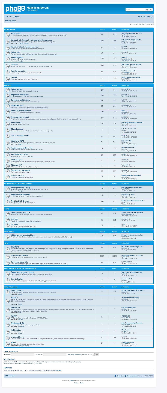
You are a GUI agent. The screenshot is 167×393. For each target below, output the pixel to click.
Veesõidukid (8, 231)
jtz (124, 280)
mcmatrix (126, 105)
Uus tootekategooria (128, 307)
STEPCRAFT (125, 316)
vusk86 (58, 370)
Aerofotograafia (17, 58)
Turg (6, 243)
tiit (124, 130)
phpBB (72, 380)
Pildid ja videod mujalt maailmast (24, 47)
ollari (124, 35)
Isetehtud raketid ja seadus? (131, 175)
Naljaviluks (15, 52)
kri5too (125, 257)
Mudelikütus (125, 330)
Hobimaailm (16, 330)
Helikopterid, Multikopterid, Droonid (18, 183)
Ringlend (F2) (16, 165)
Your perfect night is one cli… (131, 33)
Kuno (125, 142)
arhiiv (13, 342)
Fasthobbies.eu (17, 291)
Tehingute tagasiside (19, 262)
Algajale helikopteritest (20, 194)
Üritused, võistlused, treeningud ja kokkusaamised (31, 40)
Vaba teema (15, 33)
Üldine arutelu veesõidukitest (23, 235)
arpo (19, 252)
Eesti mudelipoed (10, 287)
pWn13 (125, 79)
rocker (125, 236)
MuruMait (21, 326)
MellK (125, 117)
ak (124, 337)
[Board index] (15, 8)
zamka (125, 177)
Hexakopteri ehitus (127, 194)
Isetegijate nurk (17, 105)
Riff (124, 224)
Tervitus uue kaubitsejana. (130, 297)
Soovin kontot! (17, 279)
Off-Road (14, 219)
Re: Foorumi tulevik (128, 71)
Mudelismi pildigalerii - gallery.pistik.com (20, 268)
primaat (125, 159)
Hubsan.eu (15, 308)
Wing (123, 110)
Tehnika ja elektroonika (20, 100)
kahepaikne (127, 262)
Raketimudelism (17, 176)
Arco (124, 202)
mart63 (26, 43)
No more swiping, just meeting (132, 235)
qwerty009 (126, 324)
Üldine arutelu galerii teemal (22, 272)
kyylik (125, 94)
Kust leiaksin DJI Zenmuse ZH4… (132, 201)
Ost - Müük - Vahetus (19, 255)
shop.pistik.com (17, 337)
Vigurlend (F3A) (17, 141)
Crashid (14, 78)
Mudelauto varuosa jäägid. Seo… (132, 247)
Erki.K (125, 46)
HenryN (125, 89)
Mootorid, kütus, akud (20, 117)
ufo (124, 41)
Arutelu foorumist (18, 71)
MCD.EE (14, 298)
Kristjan (20, 61)
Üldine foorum (9, 29)
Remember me (87, 354)
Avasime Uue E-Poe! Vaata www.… (133, 290)
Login (6, 351)
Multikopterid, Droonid (20, 201)
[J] (124, 100)
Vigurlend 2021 (126, 141)
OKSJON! (15, 247)
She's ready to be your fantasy (131, 272)
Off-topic (14, 65)
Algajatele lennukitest (19, 95)
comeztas (126, 66)
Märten (20, 333)
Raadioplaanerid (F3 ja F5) (21, 148)
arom (125, 124)
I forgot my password (74, 354)
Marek (21, 43)
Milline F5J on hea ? (128, 147)
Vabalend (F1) (16, 160)
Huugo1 (125, 196)
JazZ (20, 294)
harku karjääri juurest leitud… (131, 77)
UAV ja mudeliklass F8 (20, 136)
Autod (6, 209)
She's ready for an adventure (131, 64)
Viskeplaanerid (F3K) (19, 154)
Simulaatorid (16, 123)
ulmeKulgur (126, 72)
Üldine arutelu (16, 89)
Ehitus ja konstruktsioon (21, 111)
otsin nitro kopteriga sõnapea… (132, 187)
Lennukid (7, 85)
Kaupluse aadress (127, 342)
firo (124, 274)
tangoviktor (126, 59)
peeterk (125, 165)
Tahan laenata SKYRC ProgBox (132, 212)
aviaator (126, 343)
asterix (26, 345)
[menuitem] (17, 16)
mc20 (125, 112)
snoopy (125, 219)
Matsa (20, 312)
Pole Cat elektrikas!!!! (128, 129)
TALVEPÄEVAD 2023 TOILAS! (131, 40)
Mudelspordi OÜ (17, 323)
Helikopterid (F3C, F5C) (20, 188)
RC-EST (14, 316)
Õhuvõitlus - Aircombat (20, 170)
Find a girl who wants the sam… (132, 122)
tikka (124, 52)
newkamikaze (127, 214)
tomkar (21, 345)
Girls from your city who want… (132, 323)
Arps (124, 331)
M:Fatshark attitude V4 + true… (132, 255)
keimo (125, 248)
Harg (20, 304)
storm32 (124, 57)
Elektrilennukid (17, 129)
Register (14, 351)
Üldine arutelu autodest (20, 213)
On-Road (14, 225)
